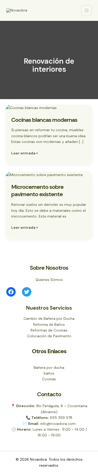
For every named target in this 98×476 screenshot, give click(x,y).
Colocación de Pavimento (49, 336)
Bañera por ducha (49, 367)
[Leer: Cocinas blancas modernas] (31, 107)
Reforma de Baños (49, 324)
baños (49, 373)
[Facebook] (11, 292)
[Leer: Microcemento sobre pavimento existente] (44, 174)
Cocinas (49, 379)
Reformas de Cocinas (49, 330)
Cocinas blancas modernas (44, 120)
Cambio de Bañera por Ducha (49, 318)
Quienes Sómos (49, 279)
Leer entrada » (24, 152)
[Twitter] (26, 292)
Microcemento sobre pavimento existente (37, 190)
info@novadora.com (58, 423)
